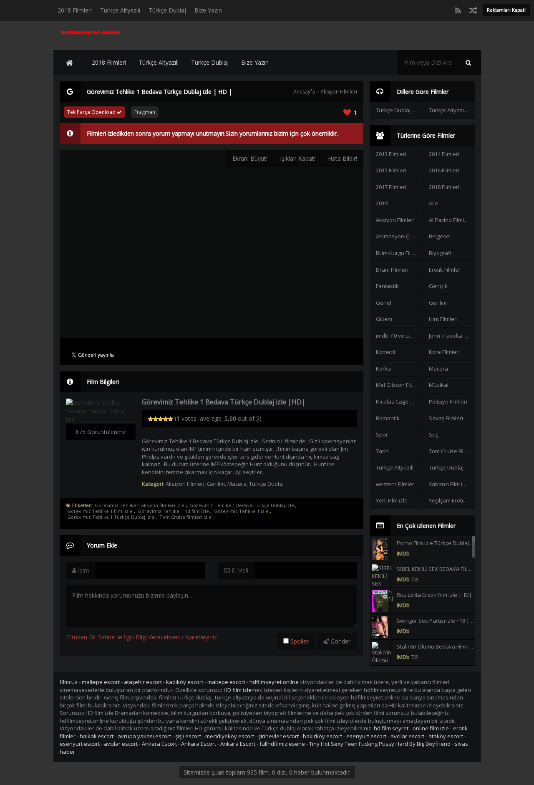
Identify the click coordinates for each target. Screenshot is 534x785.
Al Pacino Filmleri (450, 220)
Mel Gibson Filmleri (399, 385)
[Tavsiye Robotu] (473, 10)
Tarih (382, 451)
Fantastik (387, 286)
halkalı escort (96, 736)
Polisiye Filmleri (448, 401)
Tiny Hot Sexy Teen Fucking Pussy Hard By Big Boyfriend (380, 743)
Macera (237, 483)
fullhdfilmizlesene (282, 743)
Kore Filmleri (444, 352)
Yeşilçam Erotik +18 (452, 500)
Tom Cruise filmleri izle (185, 517)
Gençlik (438, 286)
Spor (382, 434)
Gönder (339, 641)
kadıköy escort (184, 682)
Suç (433, 434)
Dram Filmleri (392, 269)
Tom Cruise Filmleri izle (452, 451)
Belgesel (440, 236)
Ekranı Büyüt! (249, 158)
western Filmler (395, 484)
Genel (383, 302)
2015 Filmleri (391, 170)
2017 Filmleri (391, 187)
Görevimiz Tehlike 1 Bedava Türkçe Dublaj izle (241, 505)
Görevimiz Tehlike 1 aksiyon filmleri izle (139, 505)
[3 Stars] (160, 419)
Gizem (384, 319)
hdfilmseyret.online (274, 682)
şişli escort (188, 736)
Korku (383, 368)
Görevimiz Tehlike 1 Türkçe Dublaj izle (110, 517)
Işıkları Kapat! (297, 158)
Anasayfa (304, 91)
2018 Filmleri (75, 10)
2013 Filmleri (391, 154)
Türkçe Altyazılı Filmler (452, 110)
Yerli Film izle (392, 500)
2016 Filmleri (444, 170)
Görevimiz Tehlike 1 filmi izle (100, 511)
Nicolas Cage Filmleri (399, 401)
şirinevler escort (278, 736)
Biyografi (440, 253)
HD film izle (238, 690)
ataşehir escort (143, 682)
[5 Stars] (170, 419)
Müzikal (438, 385)
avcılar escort (407, 736)
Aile (433, 203)
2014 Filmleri (444, 154)
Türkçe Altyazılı (120, 10)
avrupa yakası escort (144, 736)
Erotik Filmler (445, 269)
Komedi (385, 352)
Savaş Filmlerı (446, 418)
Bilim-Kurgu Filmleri (399, 253)
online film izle (431, 728)
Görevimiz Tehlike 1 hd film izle (173, 511)
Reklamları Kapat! (506, 10)
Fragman (144, 112)
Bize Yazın (208, 10)
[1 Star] (150, 419)
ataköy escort (445, 736)
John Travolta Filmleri (452, 335)
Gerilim (216, 483)
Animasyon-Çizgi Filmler (399, 236)
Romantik (388, 418)
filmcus (69, 682)
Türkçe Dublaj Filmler (399, 110)
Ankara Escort (159, 743)
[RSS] (458, 10)
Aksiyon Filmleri (338, 91)
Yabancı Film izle (449, 484)
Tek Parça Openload (92, 112)
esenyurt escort (366, 736)
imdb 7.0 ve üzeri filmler (399, 335)
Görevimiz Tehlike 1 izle (241, 511)
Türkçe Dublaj (167, 10)
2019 (382, 203)
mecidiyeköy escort (229, 736)
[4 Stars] (165, 419)
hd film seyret (391, 728)
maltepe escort (101, 682)
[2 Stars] (155, 419)
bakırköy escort (322, 736)
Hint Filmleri (443, 319)
